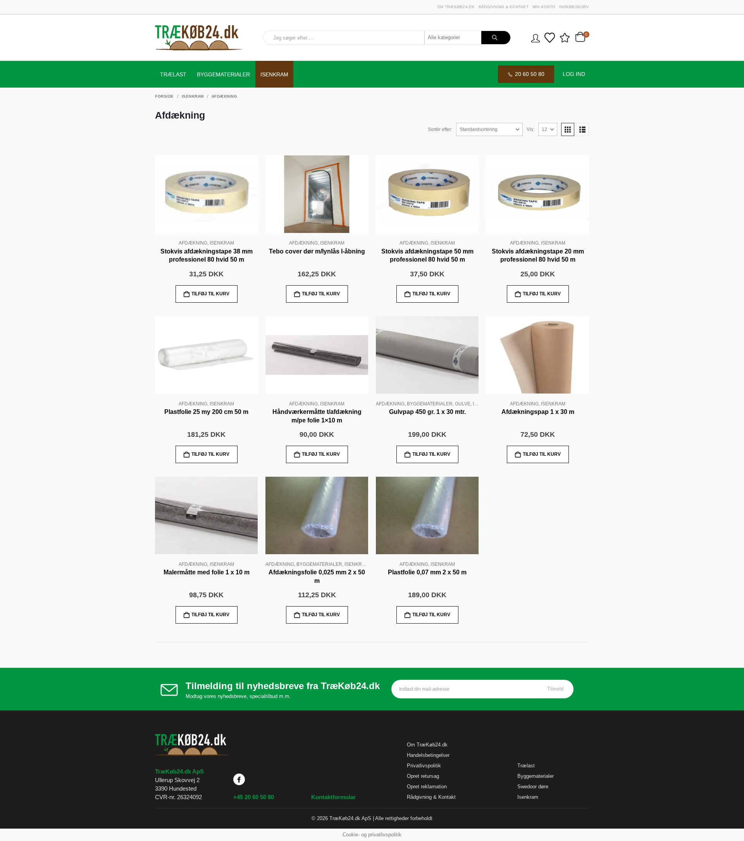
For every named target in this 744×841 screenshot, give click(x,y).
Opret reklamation (427, 786)
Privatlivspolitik (424, 766)
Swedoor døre (532, 786)
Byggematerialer (223, 74)
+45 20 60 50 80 (253, 797)
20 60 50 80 (529, 74)
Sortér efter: (440, 129)
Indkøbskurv (574, 7)
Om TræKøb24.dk (456, 7)
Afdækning (193, 243)
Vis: (530, 129)
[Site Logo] (199, 37)
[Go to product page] (206, 194)
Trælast (173, 74)
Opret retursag (423, 776)
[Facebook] (239, 779)
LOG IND (574, 74)
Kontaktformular (333, 797)
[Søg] (495, 37)
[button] (567, 129)
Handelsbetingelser (428, 755)
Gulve (462, 404)
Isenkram (274, 74)
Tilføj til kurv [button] (210, 293)
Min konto (543, 7)
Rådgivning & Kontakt (504, 7)
